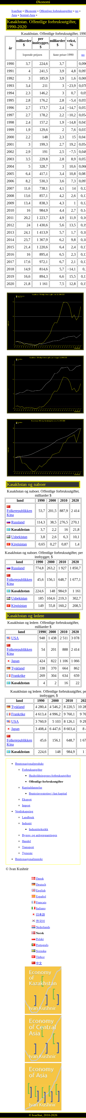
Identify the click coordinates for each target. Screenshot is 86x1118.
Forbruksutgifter (32, 769)
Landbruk (28, 817)
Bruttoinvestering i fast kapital (48, 793)
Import (26, 805)
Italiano (41, 908)
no (76, 11)
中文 (39, 963)
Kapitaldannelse (32, 787)
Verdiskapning (24, 811)
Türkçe (40, 957)
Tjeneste (27, 853)
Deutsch (41, 884)
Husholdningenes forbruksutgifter (50, 775)
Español (41, 896)
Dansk (40, 878)
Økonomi (30, 11)
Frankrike (18, 676)
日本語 (40, 914)
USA (15, 638)
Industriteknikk (38, 829)
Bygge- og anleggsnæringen (39, 835)
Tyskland (18, 668)
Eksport (27, 799)
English (41, 890)
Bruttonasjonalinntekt (29, 859)
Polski (40, 939)
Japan (15, 661)
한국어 (40, 921)
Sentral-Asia (27, 15)
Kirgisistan (19, 544)
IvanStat (16, 11)
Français (41, 902)
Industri (27, 823)
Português (42, 945)
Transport (28, 847)
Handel (26, 841)
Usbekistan (19, 537)
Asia (14, 15)
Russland (18, 522)
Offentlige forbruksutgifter (55, 11)
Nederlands (43, 927)
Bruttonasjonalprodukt (29, 763)
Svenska (41, 951)
